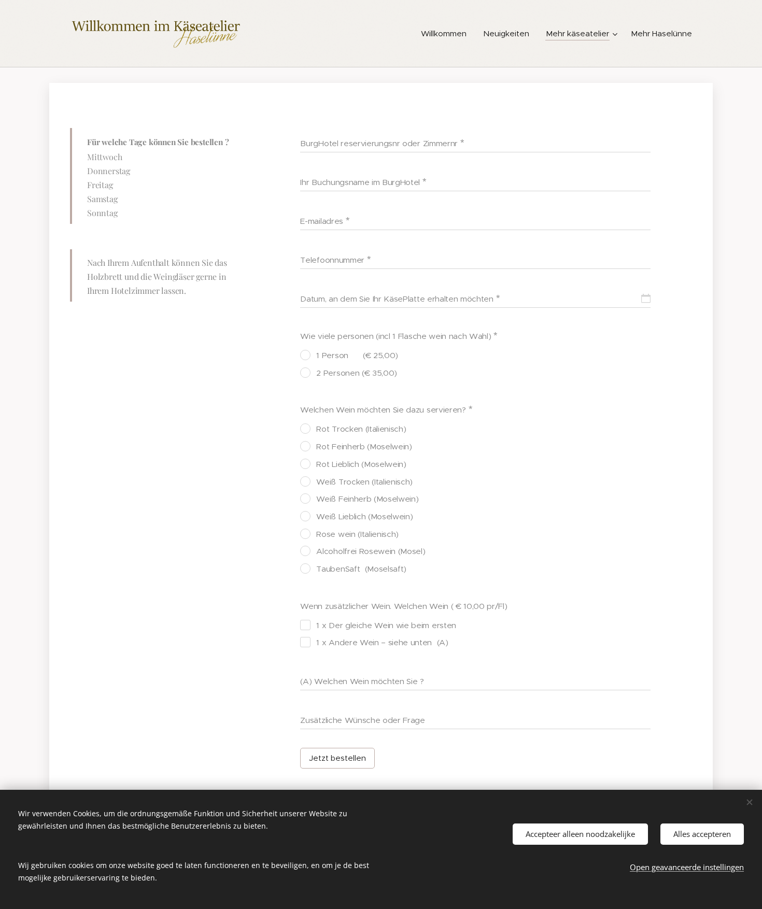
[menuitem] (446, 34)
